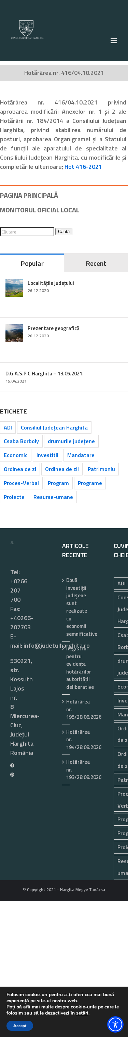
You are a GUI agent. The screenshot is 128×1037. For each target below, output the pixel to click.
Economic (16, 455)
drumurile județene (71, 441)
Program (58, 483)
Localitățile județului (51, 283)
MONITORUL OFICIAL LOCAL (39, 210)
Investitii (47, 455)
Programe (90, 483)
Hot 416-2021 (83, 166)
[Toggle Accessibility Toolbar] (115, 1024)
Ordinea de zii (62, 469)
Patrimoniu (101, 469)
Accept (19, 1025)
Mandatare (81, 455)
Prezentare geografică (54, 328)
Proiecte (14, 497)
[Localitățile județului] (14, 283)
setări (82, 1013)
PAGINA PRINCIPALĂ (29, 195)
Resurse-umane (53, 497)
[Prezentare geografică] (14, 329)
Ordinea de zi (20, 469)
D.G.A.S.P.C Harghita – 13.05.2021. (44, 373)
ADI (8, 427)
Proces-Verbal (21, 483)
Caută (64, 231)
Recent (96, 263)
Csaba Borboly (21, 441)
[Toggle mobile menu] (114, 40)
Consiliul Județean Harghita (54, 427)
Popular (32, 263)
